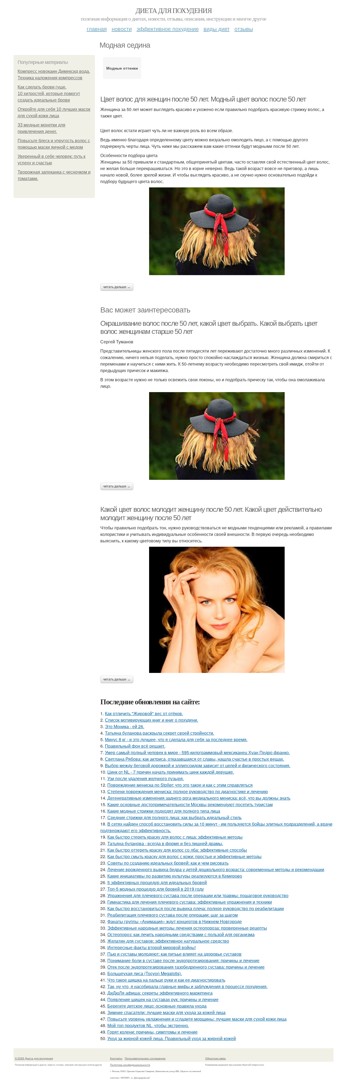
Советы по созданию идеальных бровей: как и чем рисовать (168, 863)
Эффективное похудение (168, 28)
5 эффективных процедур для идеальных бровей (157, 882)
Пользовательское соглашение (145, 1058)
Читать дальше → (116, 287)
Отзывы (243, 28)
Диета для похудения (174, 10)
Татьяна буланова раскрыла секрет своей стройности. (159, 733)
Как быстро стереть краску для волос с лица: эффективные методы (175, 837)
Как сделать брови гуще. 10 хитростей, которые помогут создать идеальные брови (49, 93)
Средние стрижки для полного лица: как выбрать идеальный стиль (174, 817)
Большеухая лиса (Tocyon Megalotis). (144, 973)
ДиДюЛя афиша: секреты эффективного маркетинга (160, 993)
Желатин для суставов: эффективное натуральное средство (168, 941)
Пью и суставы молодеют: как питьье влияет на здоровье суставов (174, 954)
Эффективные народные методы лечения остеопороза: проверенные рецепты (187, 928)
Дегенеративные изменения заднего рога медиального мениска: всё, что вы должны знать (198, 798)
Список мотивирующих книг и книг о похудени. (151, 720)
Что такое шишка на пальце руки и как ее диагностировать (166, 980)
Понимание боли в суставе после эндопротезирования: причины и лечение (183, 960)
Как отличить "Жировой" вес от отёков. (144, 713)
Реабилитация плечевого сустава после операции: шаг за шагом (172, 915)
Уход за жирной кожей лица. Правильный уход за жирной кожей (171, 1038)
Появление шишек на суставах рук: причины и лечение (163, 999)
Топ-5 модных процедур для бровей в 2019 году (155, 889)
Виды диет (217, 28)
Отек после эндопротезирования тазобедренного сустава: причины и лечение (186, 967)
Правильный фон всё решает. (135, 746)
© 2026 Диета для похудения (34, 1058)
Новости (122, 28)
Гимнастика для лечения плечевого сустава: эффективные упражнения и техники (189, 902)
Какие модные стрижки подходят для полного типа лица (163, 811)
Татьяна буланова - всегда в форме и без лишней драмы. (165, 843)
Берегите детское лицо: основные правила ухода (157, 1006)
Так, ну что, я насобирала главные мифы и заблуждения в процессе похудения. (187, 986)
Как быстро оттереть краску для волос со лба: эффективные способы (177, 850)
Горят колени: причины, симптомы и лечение (152, 1032)
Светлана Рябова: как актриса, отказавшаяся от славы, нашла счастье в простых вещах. (194, 759)
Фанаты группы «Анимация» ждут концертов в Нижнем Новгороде (174, 921)
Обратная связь (215, 1058)
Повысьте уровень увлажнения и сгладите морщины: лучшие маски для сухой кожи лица (197, 1019)
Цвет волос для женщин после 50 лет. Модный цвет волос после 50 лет (203, 99)
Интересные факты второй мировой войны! (151, 947)
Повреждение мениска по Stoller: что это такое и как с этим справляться (180, 785)
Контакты (116, 1058)
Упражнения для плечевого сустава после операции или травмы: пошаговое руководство (197, 895)
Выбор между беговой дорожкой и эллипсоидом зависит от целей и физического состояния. (197, 765)
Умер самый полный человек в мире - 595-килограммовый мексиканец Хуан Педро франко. (197, 752)
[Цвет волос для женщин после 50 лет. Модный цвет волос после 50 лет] (216, 231)
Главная (97, 28)
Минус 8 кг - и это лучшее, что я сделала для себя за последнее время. (176, 739)
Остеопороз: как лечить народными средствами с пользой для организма (181, 934)
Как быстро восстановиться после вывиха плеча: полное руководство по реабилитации (195, 908)
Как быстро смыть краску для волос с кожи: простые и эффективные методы (184, 856)
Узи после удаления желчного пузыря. (145, 778)
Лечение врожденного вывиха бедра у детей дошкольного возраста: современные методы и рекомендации (215, 869)
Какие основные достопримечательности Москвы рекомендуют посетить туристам (190, 804)
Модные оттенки (122, 68)
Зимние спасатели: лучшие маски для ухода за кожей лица (166, 1012)
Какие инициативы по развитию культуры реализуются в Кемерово (174, 876)
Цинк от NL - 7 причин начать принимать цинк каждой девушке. (170, 772)
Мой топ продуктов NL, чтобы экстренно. (148, 1025)
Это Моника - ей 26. (124, 726)
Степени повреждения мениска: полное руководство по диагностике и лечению (187, 791)
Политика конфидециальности (130, 1065)
